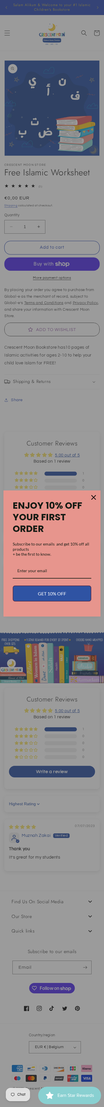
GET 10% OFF (52, 593)
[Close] (94, 497)
